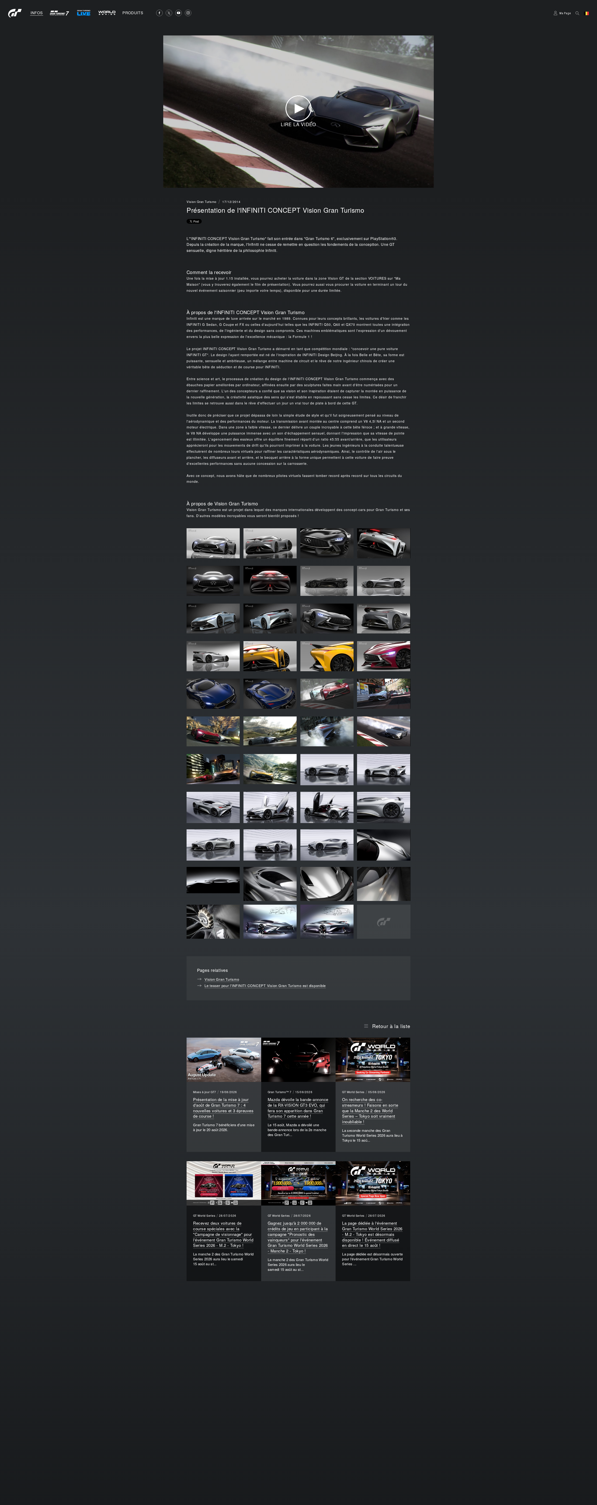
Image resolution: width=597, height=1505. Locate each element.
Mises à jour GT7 (204, 1092)
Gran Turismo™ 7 (280, 1092)
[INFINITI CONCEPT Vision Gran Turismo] (213, 543)
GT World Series (353, 1092)
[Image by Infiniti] (327, 769)
